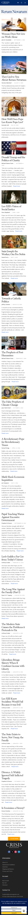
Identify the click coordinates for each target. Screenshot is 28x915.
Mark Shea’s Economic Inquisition (13, 478)
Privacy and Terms (7, 871)
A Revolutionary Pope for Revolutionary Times (13, 442)
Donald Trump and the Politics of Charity (13, 158)
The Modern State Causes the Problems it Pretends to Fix (13, 627)
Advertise (5, 867)
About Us (5, 862)
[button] (23, 910)
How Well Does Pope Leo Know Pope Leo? (12, 120)
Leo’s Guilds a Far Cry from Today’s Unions (13, 558)
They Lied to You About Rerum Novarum (14, 78)
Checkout (4, 885)
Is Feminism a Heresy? (13, 808)
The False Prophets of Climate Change (13, 403)
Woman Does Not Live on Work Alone (13, 35)
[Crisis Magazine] (5, 3)
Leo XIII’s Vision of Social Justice (11, 207)
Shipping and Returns (8, 869)
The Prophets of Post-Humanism (13, 353)
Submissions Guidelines (8, 864)
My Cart (4, 883)
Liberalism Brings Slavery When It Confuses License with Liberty (13, 664)
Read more (16, 186)
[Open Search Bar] (21, 3)
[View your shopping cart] (18, 3)
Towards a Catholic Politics (11, 299)
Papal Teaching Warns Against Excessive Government (13, 517)
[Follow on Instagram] (15, 852)
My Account (5, 880)
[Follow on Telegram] (19, 852)
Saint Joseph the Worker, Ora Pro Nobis (13, 252)
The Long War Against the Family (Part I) (13, 590)
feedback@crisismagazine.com (10, 894)
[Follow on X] (12, 852)
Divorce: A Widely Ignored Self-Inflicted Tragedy (12, 775)
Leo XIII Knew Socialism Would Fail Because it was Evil (12, 702)
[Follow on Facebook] (9, 852)
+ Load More (14, 838)
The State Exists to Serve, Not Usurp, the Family (12, 737)
